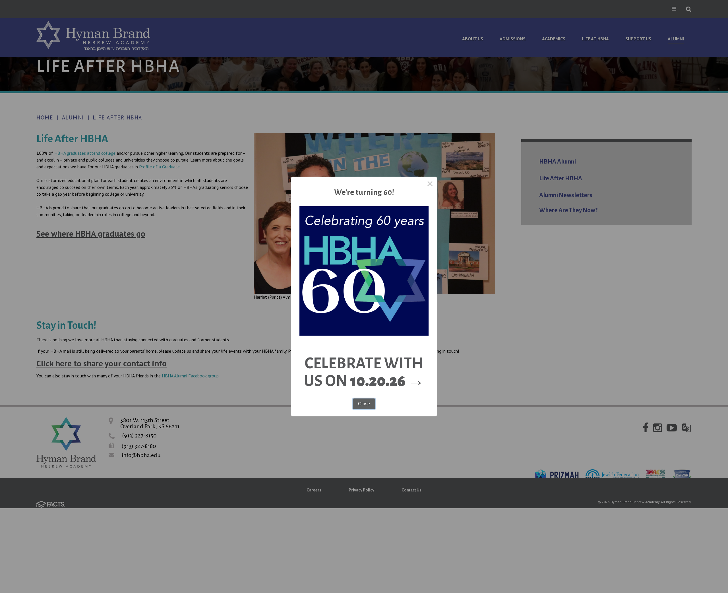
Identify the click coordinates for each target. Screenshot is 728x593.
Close (364, 403)
